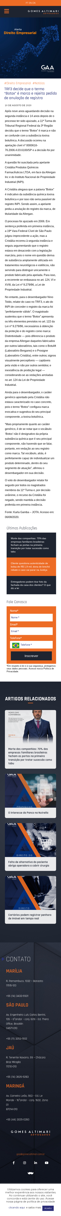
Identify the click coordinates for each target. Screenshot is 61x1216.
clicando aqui (16, 1207)
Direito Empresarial (18, 83)
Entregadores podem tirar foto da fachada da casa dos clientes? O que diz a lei (31, 585)
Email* (14, 624)
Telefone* (16, 638)
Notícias (40, 83)
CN (33, 3)
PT (27, 3)
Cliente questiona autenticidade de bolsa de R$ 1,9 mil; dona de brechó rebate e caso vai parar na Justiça (30, 566)
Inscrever (31, 656)
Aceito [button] (48, 1208)
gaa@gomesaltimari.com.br (30, 1154)
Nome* (14, 610)
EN (30, 3)
